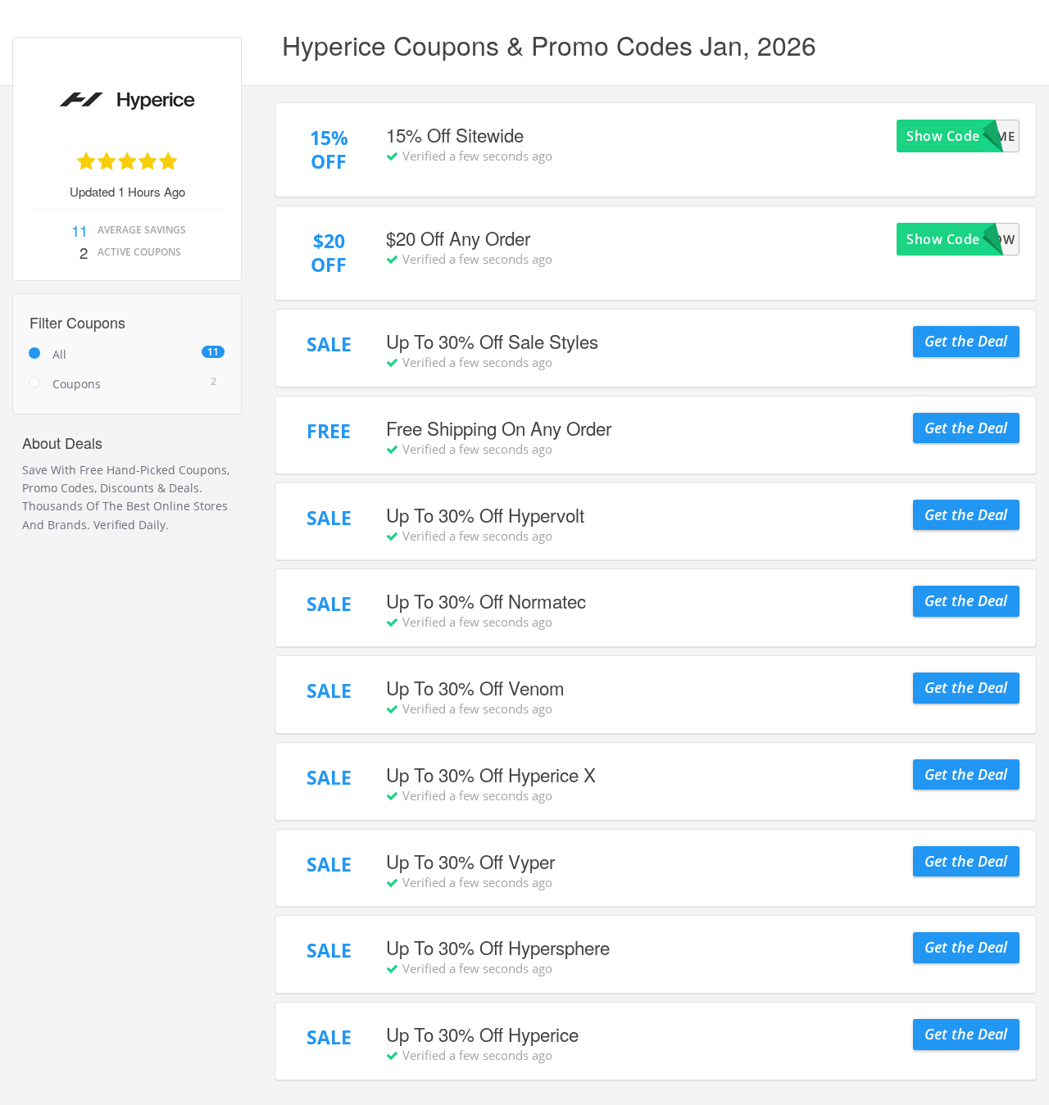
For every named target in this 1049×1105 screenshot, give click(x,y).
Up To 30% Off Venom (475, 687)
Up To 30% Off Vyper (470, 861)
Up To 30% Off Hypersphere (498, 947)
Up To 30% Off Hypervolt (485, 514)
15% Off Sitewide (455, 134)
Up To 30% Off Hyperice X (491, 774)
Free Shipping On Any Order (498, 427)
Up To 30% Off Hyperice (482, 1034)
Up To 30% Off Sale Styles (492, 341)
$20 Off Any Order (458, 237)
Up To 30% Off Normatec (486, 600)
